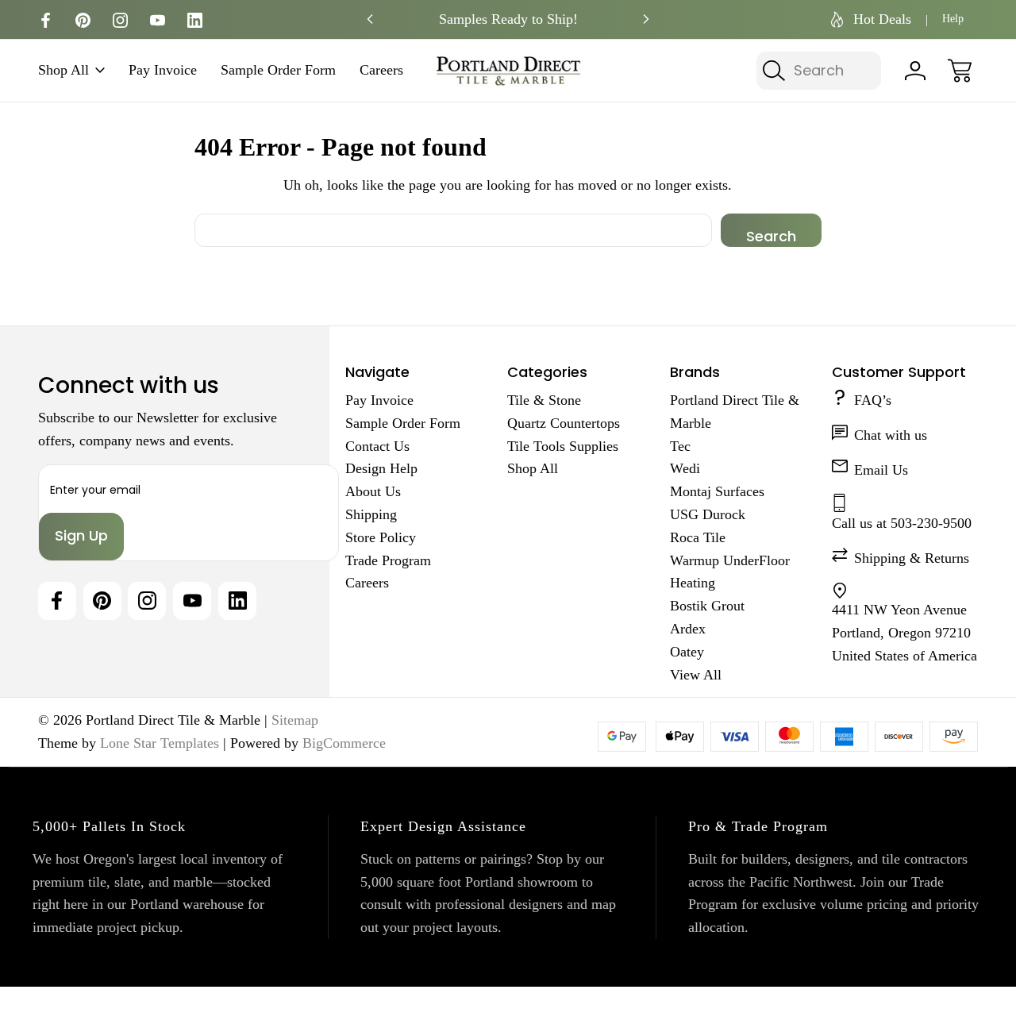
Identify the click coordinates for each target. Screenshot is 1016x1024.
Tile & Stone (544, 400)
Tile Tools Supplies (562, 446)
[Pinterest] (82, 20)
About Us (373, 491)
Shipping (371, 514)
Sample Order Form (278, 71)
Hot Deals (882, 19)
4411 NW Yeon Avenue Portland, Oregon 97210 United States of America (904, 633)
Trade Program (388, 560)
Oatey (687, 652)
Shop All (63, 71)
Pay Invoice (163, 71)
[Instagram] (120, 20)
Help (953, 19)
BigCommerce (344, 743)
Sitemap (294, 720)
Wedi (685, 468)
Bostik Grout (707, 606)
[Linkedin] (194, 20)
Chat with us (890, 435)
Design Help (381, 468)
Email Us (881, 470)
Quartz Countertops (563, 423)
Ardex (688, 629)
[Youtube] (157, 20)
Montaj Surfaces (717, 491)
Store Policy (380, 537)
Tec (680, 446)
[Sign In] (915, 70)
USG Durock (707, 514)
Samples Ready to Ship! (508, 19)
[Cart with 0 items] (959, 70)
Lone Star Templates (159, 743)
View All (696, 675)
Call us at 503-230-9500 (902, 523)
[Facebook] (45, 20)
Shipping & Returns (911, 558)
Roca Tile (697, 537)
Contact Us (377, 446)
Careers (381, 71)
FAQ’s (872, 400)
